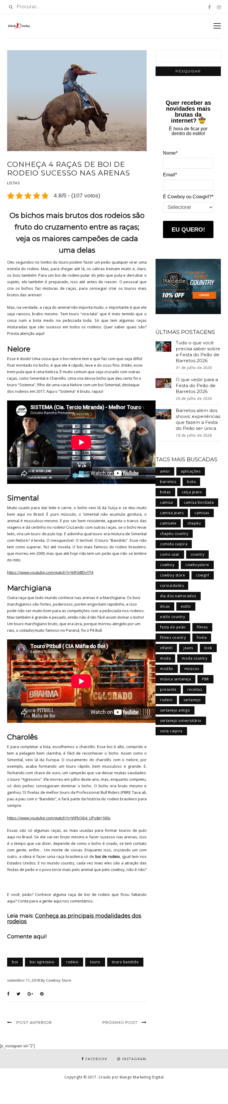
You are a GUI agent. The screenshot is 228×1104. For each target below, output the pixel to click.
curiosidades (172, 585)
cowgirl (202, 575)
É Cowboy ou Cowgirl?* (188, 196)
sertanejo (192, 699)
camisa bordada (199, 502)
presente (168, 689)
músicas (191, 668)
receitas (194, 689)
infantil (166, 647)
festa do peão (173, 627)
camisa (166, 502)
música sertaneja (175, 679)
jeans (188, 647)
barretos (168, 481)
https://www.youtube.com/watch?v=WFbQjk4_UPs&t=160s (58, 818)
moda (165, 658)
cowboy (167, 564)
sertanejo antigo (175, 710)
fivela (202, 637)
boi (15, 961)
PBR (205, 679)
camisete (168, 523)
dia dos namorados (178, 595)
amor (165, 471)
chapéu (194, 523)
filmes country (173, 637)
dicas (165, 606)
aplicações (190, 471)
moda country (194, 658)
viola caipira (171, 731)
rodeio (72, 961)
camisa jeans (171, 512)
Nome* (170, 153)
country (198, 554)
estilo (186, 606)
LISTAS (13, 183)
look (208, 647)
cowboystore (197, 564)
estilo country (172, 616)
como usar (170, 554)
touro (95, 961)
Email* (170, 174)
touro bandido (125, 961)
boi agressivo (42, 961)
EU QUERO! (188, 229)
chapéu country (174, 533)
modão (166, 668)
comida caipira (173, 544)
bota (191, 481)
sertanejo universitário (181, 720)
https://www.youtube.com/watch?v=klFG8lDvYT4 (50, 572)
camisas (201, 512)
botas (165, 492)
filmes (202, 627)
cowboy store (172, 575)
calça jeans (192, 492)
